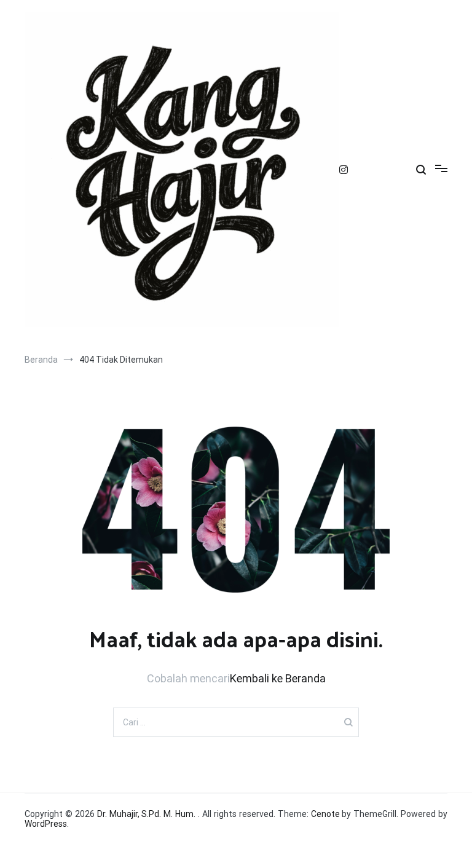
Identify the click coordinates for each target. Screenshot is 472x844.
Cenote (325, 814)
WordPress (46, 824)
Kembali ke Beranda (278, 678)
